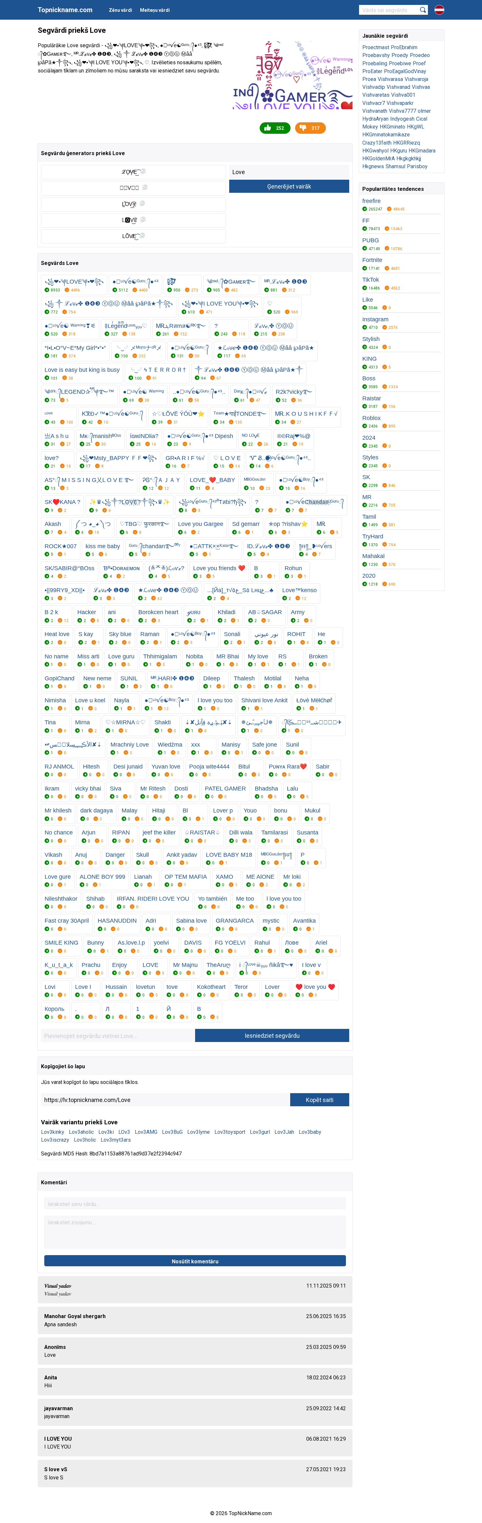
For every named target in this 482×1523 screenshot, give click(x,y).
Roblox (371, 418)
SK (366, 477)
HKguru (398, 151)
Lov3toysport (229, 1132)
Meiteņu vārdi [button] (155, 10)
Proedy (400, 55)
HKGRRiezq (406, 143)
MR (367, 497)
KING (369, 358)
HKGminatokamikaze (386, 134)
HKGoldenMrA (378, 158)
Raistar (371, 398)
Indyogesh (402, 119)
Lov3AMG (146, 1132)
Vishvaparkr (400, 103)
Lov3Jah (284, 1132)
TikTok (370, 279)
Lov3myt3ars (116, 1140)
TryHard (372, 536)
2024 (368, 437)
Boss (368, 378)
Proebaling (374, 63)
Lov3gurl (260, 1132)
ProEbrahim (404, 47)
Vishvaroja (416, 79)
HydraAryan (375, 119)
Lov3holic (85, 1140)
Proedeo (420, 55)
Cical (421, 119)
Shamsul (395, 166)
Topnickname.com (65, 10)
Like (367, 299)
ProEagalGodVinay (405, 71)
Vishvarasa (390, 79)
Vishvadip (373, 87)
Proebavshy (376, 55)
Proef (419, 63)
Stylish (371, 339)
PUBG (370, 240)
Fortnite (372, 260)
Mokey (370, 127)
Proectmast (375, 47)
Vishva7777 (402, 111)
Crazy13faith (377, 143)
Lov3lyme (198, 1132)
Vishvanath (374, 111)
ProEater (372, 71)
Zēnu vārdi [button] (120, 10)
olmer (424, 111)
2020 (368, 575)
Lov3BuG (172, 1132)
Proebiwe (400, 63)
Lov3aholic (81, 1132)
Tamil (369, 516)
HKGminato (392, 127)
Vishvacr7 (373, 103)
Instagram (375, 319)
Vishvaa (421, 87)
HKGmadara (422, 151)
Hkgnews (373, 166)
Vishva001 (403, 95)
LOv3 (124, 1132)
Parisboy (417, 166)
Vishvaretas (376, 95)
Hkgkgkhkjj (408, 158)
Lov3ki (106, 1132)
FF (366, 220)
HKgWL (415, 127)
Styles (370, 457)
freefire (371, 201)
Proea (369, 79)
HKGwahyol (375, 151)
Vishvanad (398, 87)
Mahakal (373, 556)
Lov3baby (310, 1132)
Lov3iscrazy (55, 1140)
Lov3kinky (52, 1132)
